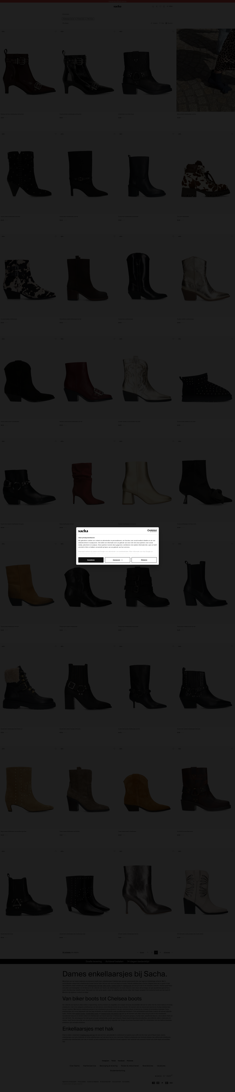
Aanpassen (116, 560)
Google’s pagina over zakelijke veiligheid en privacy (121, 554)
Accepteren (91, 560)
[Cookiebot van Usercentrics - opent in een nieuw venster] (149, 530)
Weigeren (144, 560)
